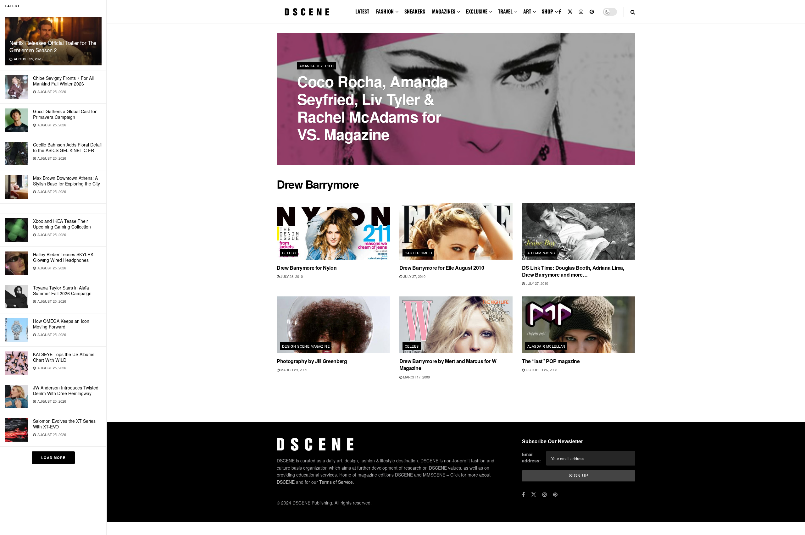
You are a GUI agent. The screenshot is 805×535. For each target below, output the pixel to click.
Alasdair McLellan (546, 346)
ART (527, 11)
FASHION (385, 11)
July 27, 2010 (413, 276)
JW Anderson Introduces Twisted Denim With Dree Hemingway (65, 390)
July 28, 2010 (291, 276)
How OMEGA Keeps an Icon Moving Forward (61, 324)
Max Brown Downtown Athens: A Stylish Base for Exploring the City (66, 181)
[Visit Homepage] (307, 12)
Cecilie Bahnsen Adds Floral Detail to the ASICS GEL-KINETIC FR (67, 147)
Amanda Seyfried (316, 65)
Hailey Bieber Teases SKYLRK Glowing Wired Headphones (63, 257)
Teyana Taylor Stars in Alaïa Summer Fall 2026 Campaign (62, 290)
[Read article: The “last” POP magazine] (578, 324)
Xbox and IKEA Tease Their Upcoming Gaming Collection (62, 224)
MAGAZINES (443, 11)
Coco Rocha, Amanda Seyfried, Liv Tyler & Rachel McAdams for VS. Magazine (372, 107)
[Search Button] (632, 12)
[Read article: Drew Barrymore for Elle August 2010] (456, 231)
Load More (53, 457)
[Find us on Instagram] (581, 12)
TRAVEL (505, 11)
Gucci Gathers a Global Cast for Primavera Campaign (65, 114)
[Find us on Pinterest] (592, 12)
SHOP (547, 11)
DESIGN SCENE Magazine (306, 346)
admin (308, 150)
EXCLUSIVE (476, 11)
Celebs (289, 252)
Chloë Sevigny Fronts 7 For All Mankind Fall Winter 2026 (63, 81)
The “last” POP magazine (551, 361)
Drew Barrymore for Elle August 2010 (441, 267)
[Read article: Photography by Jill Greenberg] (333, 324)
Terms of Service (336, 482)
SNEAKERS (414, 11)
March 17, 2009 (416, 376)
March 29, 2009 (293, 369)
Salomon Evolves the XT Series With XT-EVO (64, 424)
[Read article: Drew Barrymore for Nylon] (333, 231)
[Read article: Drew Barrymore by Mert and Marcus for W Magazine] (456, 324)
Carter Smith (418, 252)
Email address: (531, 457)
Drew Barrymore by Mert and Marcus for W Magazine (448, 364)
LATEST (362, 11)
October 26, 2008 (541, 369)
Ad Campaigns (541, 252)
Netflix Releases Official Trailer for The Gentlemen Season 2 (52, 46)
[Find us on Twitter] (570, 12)
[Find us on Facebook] (559, 12)
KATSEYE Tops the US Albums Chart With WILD (63, 357)
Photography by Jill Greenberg (312, 361)
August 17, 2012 (335, 150)
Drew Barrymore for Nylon (306, 267)
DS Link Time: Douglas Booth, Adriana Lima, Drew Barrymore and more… (573, 271)
